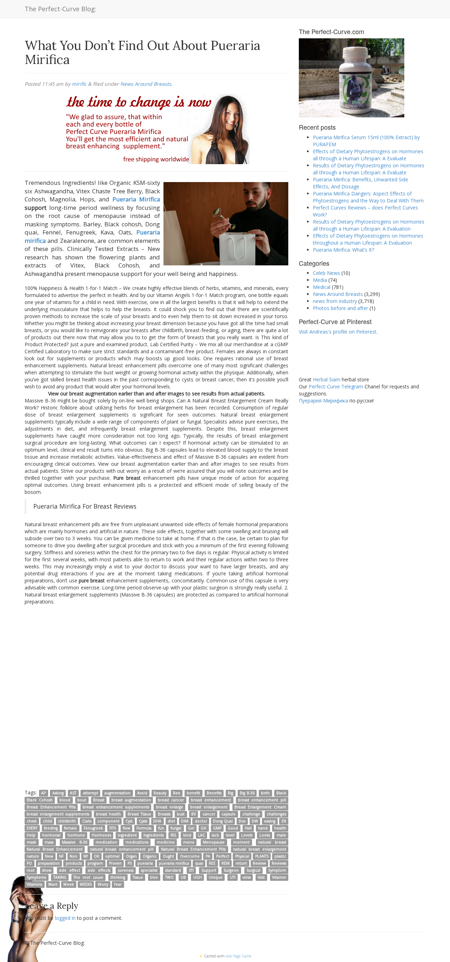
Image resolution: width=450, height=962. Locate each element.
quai (199, 863)
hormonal (51, 835)
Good (233, 828)
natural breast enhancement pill (122, 849)
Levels (246, 835)
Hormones (101, 835)
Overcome (190, 856)
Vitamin (279, 877)
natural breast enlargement (259, 849)
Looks (264, 835)
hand (263, 828)
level (230, 835)
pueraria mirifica (174, 863)
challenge (251, 814)
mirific (79, 83)
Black (281, 792)
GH (203, 828)
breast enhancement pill (262, 800)
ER (284, 821)
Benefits (214, 792)
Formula (144, 828)
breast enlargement (208, 807)
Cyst (129, 821)
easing (269, 821)
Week (68, 884)
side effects (99, 870)
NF (61, 856)
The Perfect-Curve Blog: (60, 9)
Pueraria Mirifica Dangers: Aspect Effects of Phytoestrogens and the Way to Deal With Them (368, 197)
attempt (90, 792)
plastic (280, 856)
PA (208, 856)
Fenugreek (93, 828)
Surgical (253, 870)
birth (265, 792)
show (46, 870)
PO (29, 863)
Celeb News (326, 273)
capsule (228, 814)
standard (173, 870)
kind (187, 835)
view (247, 877)
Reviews (279, 863)
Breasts (164, 814)
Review (259, 863)
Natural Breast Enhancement (55, 849)
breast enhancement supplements (116, 807)
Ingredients (153, 835)
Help (31, 835)
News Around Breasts (145, 83)
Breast (98, 800)
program (95, 863)
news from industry (335, 301)
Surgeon (231, 870)
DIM (184, 821)
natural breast (272, 842)
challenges (276, 814)
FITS (112, 828)
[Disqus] (156, 697)
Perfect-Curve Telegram (336, 386)
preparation (49, 863)
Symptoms (36, 877)
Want (53, 884)
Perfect (222, 856)
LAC (201, 835)
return (241, 863)
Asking (58, 792)
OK (96, 856)
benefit (193, 792)
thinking (117, 877)
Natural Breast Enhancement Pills (193, 849)
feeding (51, 828)
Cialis (86, 821)
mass (49, 842)
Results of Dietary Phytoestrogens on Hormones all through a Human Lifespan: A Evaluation (368, 225)
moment (241, 842)
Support (208, 870)
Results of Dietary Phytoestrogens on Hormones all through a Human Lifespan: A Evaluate (368, 169)
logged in (65, 918)
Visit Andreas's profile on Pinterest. (338, 331)
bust (181, 814)
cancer (208, 814)
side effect (69, 870)
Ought (168, 856)
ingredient (127, 835)
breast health (108, 814)
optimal (112, 856)
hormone (76, 835)
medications (137, 842)
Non (73, 856)
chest (32, 821)
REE (212, 863)
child (47, 821)
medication (106, 842)
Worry (103, 884)
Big (230, 792)
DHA (157, 821)
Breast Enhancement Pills (51, 807)
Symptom (277, 870)
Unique (216, 877)
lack (215, 835)
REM (225, 863)
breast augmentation (131, 800)
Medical (321, 287)
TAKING (59, 877)
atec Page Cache (238, 956)
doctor (201, 821)
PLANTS (262, 856)
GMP (217, 828)
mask (31, 842)
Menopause (214, 842)
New (49, 856)
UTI (233, 877)
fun (161, 828)
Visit (261, 877)
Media (320, 280)
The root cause (88, 877)
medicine (166, 842)
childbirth (67, 821)
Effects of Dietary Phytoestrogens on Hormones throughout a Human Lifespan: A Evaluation (368, 239)
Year (118, 884)
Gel (191, 828)
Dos (242, 821)
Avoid (142, 792)
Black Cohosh (39, 800)
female (70, 828)
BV (193, 814)
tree (154, 877)
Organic (150, 856)
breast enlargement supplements (58, 814)
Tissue (138, 877)
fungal (176, 828)
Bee (176, 792)
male (281, 835)
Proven (115, 863)
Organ (131, 856)
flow (126, 828)
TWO (169, 877)
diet (171, 821)
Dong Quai (223, 821)
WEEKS (86, 884)
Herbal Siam (326, 379)
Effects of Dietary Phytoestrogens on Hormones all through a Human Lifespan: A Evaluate (368, 155)
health (280, 828)
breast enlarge (169, 807)
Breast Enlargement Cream (260, 807)
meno (188, 842)
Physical (242, 856)
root (30, 870)
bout (81, 800)
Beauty (160, 792)
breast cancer (171, 800)
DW (255, 821)
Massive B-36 (74, 842)
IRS (173, 835)
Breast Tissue (139, 814)
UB (183, 877)
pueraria (145, 863)
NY (85, 856)
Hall (248, 828)
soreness (126, 870)
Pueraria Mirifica (136, 199)
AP (43, 792)
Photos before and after (340, 308)
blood (64, 800)
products (74, 863)
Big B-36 (247, 792)
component (108, 821)
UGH (197, 877)
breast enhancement (211, 800)
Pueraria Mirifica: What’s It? (343, 249)
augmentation (117, 792)
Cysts (143, 821)
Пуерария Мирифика (323, 400)
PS (130, 863)
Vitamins (34, 884)
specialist (149, 870)
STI (191, 870)
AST (73, 792)
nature (33, 856)
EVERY (32, 828)
